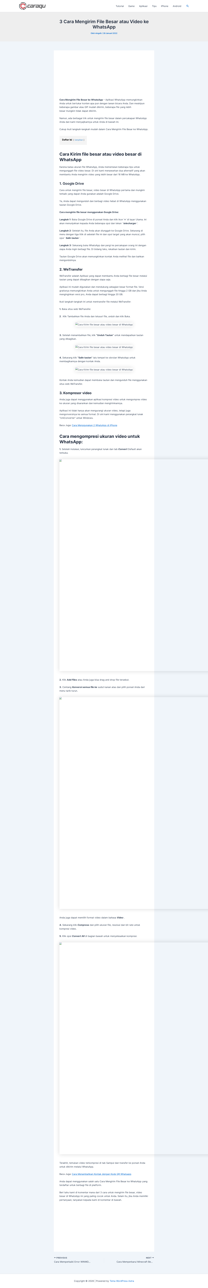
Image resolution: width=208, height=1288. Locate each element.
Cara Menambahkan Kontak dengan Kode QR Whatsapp (101, 1174)
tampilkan (79, 140)
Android (177, 6)
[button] (187, 6)
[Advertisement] (104, 77)
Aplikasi (143, 6)
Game (131, 6)
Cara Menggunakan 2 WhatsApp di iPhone (94, 425)
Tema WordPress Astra (122, 1281)
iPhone (164, 6)
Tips (154, 6)
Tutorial (120, 6)
